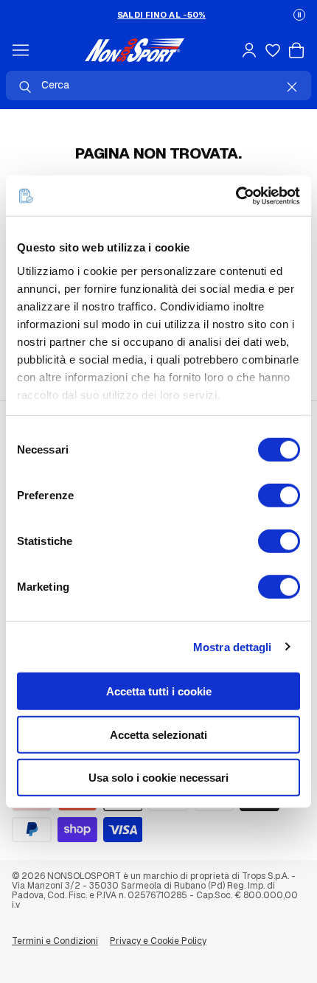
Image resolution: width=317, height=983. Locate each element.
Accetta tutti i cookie (159, 691)
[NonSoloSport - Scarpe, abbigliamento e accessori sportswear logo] (134, 50)
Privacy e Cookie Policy (158, 941)
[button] (299, 15)
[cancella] (292, 87)
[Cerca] (25, 87)
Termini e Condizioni (55, 941)
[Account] (249, 50)
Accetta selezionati (158, 734)
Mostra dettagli (232, 646)
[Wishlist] (273, 50)
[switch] (279, 495)
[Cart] (296, 50)
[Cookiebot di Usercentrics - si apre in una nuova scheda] (235, 195)
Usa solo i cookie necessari (158, 777)
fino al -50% (161, 15)
